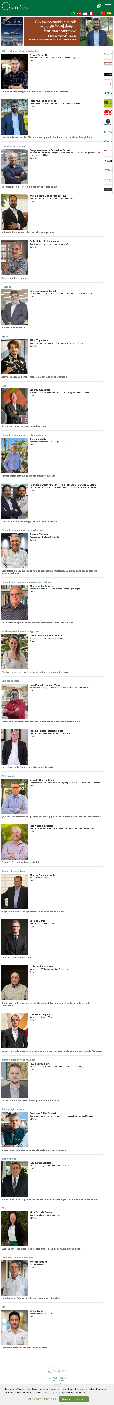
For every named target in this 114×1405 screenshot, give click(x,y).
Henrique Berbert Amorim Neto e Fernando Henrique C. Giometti (64, 484)
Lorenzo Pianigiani (40, 1014)
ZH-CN (103, 13)
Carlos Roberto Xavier (42, 966)
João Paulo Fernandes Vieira (45, 685)
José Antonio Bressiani (42, 825)
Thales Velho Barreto (41, 586)
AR (97, 13)
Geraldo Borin (37, 920)
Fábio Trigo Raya (39, 340)
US (85, 13)
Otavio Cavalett (38, 55)
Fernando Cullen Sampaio (43, 1113)
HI (109, 13)
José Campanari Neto (41, 1163)
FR (91, 13)
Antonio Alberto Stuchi (42, 780)
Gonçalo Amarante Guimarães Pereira (50, 150)
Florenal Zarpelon (39, 534)
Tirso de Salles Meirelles (43, 875)
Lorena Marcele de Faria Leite (46, 635)
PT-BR (73, 13)
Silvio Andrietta (38, 439)
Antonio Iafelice (38, 1261)
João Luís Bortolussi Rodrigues (46, 730)
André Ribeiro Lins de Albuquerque (48, 195)
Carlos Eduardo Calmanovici (45, 241)
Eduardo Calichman (40, 389)
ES (79, 13)
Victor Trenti (36, 1311)
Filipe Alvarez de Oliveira (43, 100)
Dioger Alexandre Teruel (43, 291)
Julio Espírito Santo (40, 1064)
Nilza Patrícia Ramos (41, 1212)
